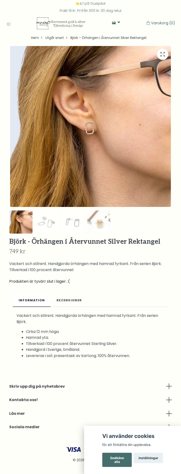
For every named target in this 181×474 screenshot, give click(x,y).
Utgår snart (54, 37)
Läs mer (17, 413)
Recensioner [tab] (69, 300)
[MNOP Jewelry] (61, 23)
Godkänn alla (117, 460)
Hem (35, 37)
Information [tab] (32, 300)
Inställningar (148, 458)
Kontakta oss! (23, 400)
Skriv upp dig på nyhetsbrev (37, 386)
